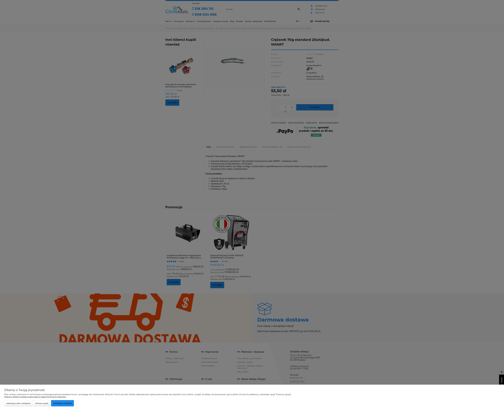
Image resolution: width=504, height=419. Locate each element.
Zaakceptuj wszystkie (62, 403)
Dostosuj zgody (41, 403)
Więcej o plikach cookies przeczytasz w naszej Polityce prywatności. (35, 397)
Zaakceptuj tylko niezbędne (18, 403)
